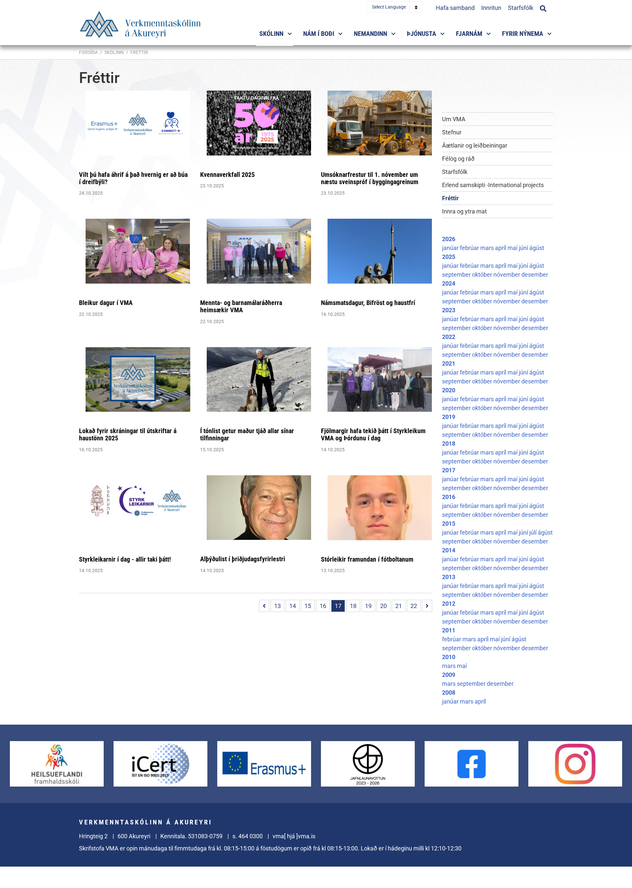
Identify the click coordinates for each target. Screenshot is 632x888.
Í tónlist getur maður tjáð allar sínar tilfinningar (247, 434)
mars (487, 247)
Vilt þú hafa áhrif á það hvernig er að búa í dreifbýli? (133, 178)
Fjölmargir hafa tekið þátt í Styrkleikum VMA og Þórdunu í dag (373, 434)
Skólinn (114, 52)
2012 (448, 603)
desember (534, 274)
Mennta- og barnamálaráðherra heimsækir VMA (241, 306)
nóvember (507, 274)
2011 (448, 630)
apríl (501, 247)
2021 (448, 363)
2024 (448, 283)
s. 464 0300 (247, 836)
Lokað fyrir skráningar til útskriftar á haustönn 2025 (127, 434)
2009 (448, 674)
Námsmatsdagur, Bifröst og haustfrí (368, 303)
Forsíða (88, 52)
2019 (448, 416)
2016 (448, 496)
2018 (448, 443)
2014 (448, 550)
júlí (533, 532)
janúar (451, 247)
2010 (448, 656)
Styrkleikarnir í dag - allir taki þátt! (125, 559)
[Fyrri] (264, 606)
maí (513, 247)
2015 (448, 523)
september (457, 274)
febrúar (470, 247)
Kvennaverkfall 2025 (227, 175)
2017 (448, 470)
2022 (448, 336)
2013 (448, 576)
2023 (448, 310)
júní (524, 247)
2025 (448, 256)
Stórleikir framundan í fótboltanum (367, 559)
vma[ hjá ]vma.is (294, 836)
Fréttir (139, 52)
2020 (448, 390)
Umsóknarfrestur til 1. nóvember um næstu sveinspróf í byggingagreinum (369, 178)
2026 (448, 239)
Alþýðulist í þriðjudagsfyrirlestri (242, 559)
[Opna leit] (543, 8)
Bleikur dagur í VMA (106, 303)
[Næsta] (427, 606)
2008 (448, 692)
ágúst (536, 247)
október (482, 274)
